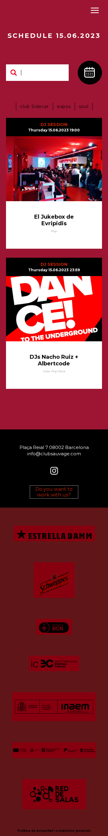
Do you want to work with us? (54, 492)
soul (83, 106)
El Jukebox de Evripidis (54, 220)
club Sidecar (34, 106)
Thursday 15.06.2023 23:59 (54, 270)
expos (64, 106)
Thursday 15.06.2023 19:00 (54, 130)
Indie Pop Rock (54, 371)
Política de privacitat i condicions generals (54, 831)
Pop (54, 231)
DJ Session (54, 124)
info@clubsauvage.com (54, 453)
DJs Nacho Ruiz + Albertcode (54, 360)
